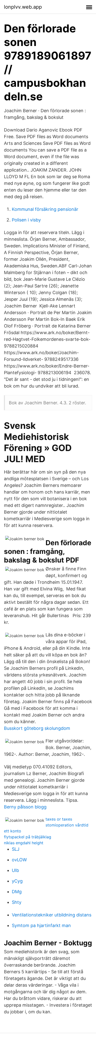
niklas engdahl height (23, 842)
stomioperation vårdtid (67, 825)
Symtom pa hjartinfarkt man (41, 925)
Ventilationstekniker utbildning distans (51, 914)
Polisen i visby (26, 219)
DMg (17, 891)
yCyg (17, 881)
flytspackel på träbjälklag (27, 836)
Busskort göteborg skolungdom (37, 728)
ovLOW (19, 859)
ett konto (12, 830)
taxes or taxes (59, 819)
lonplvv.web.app (23, 6)
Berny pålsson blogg (25, 806)
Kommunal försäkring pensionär (45, 209)
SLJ (15, 849)
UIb (15, 870)
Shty (16, 902)
